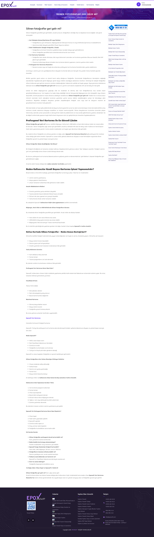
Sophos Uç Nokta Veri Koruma (86, 524)
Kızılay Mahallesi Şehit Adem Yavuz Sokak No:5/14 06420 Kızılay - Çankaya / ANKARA (116, 522)
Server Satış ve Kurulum (60, 5)
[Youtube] (33, 520)
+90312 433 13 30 (110, 506)
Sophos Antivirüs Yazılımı (114, 131)
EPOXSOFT (75, 530)
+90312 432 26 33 (110, 502)
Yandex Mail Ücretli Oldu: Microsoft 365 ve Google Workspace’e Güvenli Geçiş (117, 34)
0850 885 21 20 (110, 510)
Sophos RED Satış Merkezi (114, 151)
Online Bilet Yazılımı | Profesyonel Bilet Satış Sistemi (117, 76)
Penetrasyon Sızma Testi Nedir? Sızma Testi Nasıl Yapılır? (117, 143)
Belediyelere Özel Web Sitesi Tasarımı (117, 97)
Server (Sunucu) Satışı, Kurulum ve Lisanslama (116, 40)
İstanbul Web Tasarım (113, 139)
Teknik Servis (80, 5)
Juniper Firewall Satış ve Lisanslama (116, 56)
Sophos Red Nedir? (112, 155)
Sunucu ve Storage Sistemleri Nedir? (116, 111)
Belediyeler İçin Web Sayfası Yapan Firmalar (116, 87)
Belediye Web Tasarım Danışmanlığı (116, 52)
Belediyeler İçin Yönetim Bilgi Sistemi (116, 72)
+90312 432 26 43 (110, 504)
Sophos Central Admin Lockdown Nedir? (117, 135)
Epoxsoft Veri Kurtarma (33, 318)
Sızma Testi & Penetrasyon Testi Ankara (117, 148)
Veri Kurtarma (90, 5)
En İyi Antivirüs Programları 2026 (115, 68)
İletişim (97, 5)
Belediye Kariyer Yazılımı (114, 48)
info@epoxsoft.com (111, 517)
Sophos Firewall (82, 499)
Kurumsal (39, 5)
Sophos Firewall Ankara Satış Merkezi (88, 514)
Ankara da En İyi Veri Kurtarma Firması (117, 124)
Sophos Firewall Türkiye (84, 502)
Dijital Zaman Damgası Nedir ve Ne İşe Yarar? (117, 60)
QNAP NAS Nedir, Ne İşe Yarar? (115, 115)
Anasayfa (32, 5)
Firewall (72, 5)
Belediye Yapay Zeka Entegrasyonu (116, 44)
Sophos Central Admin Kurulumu (115, 128)
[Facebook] (28, 520)
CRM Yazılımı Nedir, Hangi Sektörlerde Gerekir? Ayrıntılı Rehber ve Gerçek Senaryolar (117, 106)
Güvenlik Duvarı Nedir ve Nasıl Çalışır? (117, 101)
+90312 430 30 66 (110, 499)
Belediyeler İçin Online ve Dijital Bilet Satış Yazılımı (116, 82)
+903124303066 (146, 5)
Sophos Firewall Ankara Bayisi (86, 516)
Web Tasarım (48, 5)
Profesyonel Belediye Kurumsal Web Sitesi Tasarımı (116, 92)
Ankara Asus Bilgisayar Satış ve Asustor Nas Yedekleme (117, 159)
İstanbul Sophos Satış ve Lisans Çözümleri (115, 119)
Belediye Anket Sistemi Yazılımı (115, 65)
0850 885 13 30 (109, 513)
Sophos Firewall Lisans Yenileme (86, 504)
